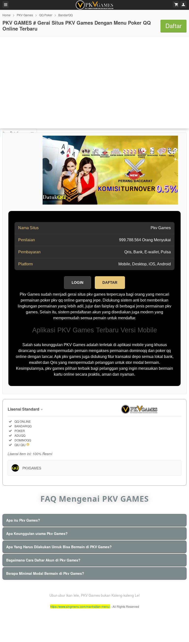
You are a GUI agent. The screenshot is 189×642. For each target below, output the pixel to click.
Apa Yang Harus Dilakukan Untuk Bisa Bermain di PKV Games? (59, 546)
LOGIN (77, 282)
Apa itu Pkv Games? (23, 520)
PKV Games (25, 15)
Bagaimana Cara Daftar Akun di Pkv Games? (43, 560)
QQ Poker (45, 15)
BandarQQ (65, 15)
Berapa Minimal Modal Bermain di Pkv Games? (45, 573)
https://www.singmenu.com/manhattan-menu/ (80, 606)
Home (6, 15)
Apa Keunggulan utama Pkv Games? (37, 533)
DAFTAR (109, 282)
